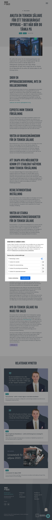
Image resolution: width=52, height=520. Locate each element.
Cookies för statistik (14, 262)
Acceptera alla (25, 278)
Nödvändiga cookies (14, 258)
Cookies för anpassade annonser (17, 271)
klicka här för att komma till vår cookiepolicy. (23, 250)
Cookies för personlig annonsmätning (18, 268)
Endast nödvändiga (13, 278)
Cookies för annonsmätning (16, 265)
